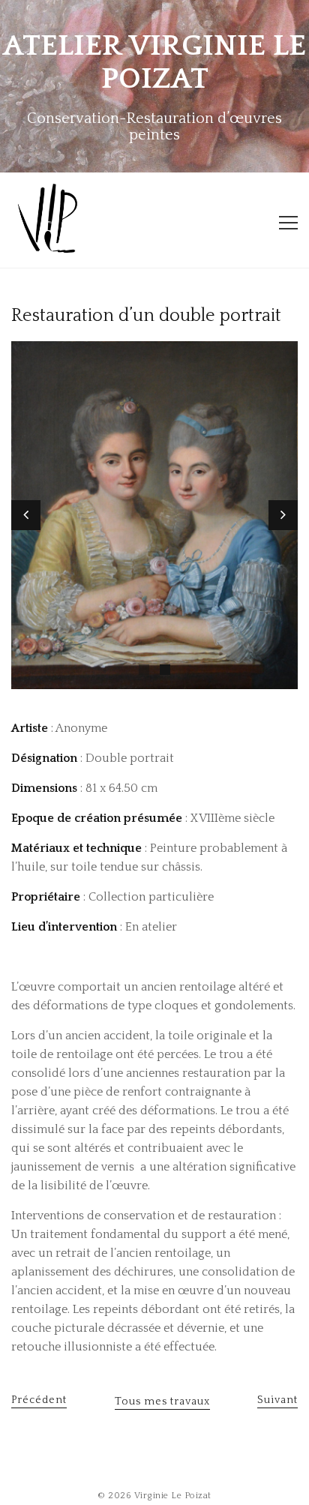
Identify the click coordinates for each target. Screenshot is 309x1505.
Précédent (39, 1400)
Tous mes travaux (162, 1402)
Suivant (277, 1400)
